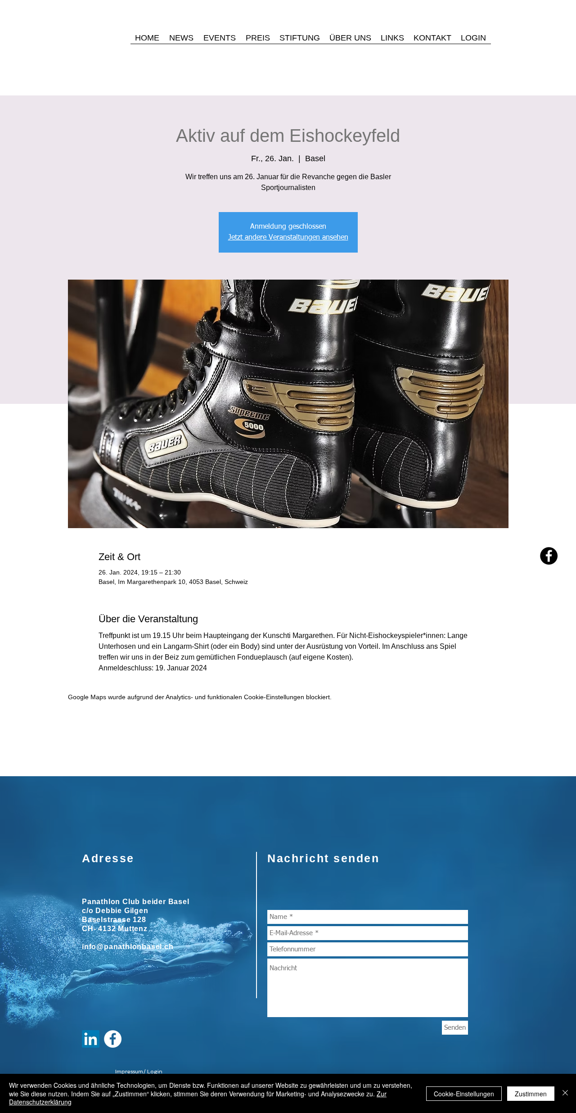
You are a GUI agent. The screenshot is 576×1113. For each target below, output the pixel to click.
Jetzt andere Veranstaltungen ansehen (288, 237)
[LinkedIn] (90, 1039)
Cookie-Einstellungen (464, 1093)
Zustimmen (531, 1093)
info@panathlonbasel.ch (128, 946)
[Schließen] (565, 1093)
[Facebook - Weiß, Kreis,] (113, 1039)
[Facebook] (549, 556)
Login (154, 1071)
